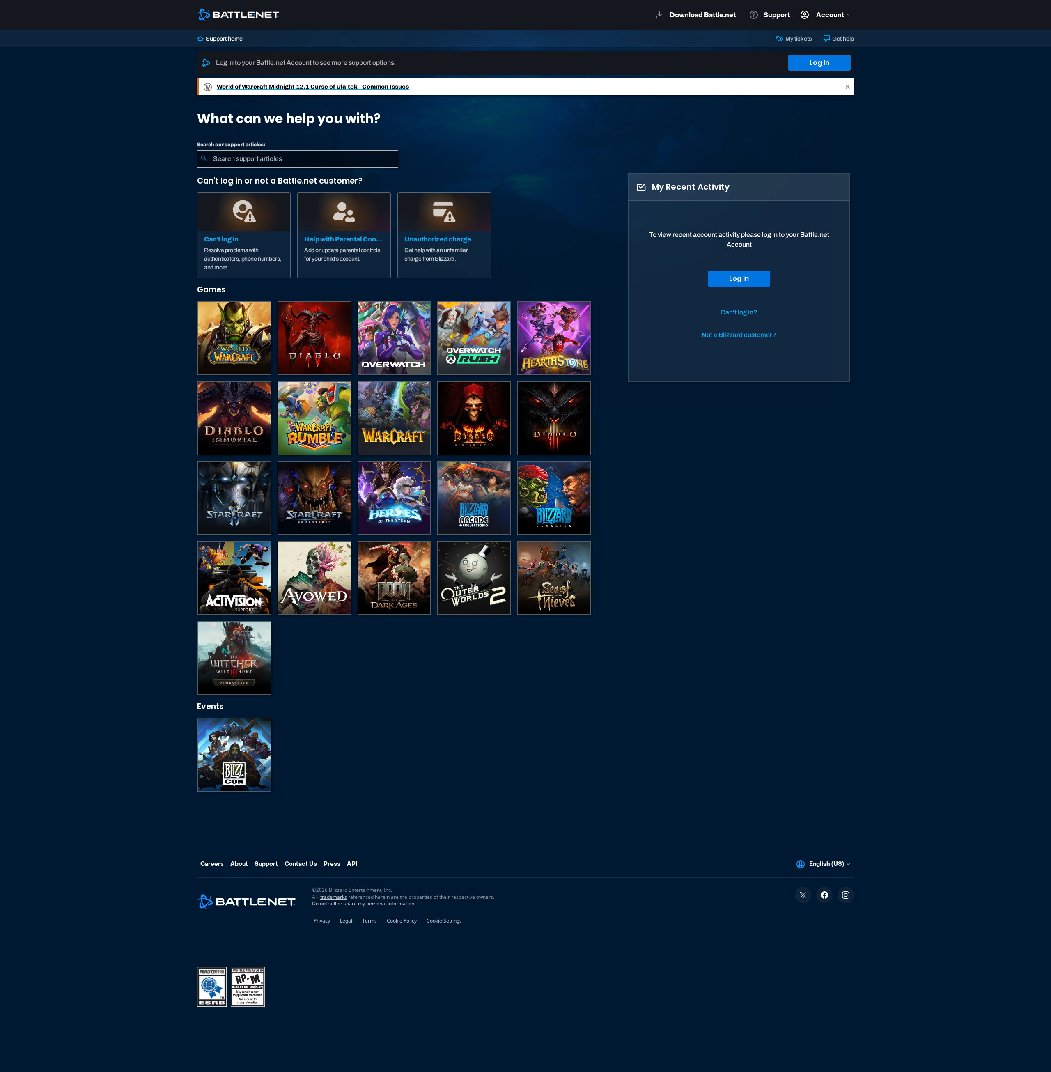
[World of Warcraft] (234, 338)
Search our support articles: (231, 144)
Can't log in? (739, 312)
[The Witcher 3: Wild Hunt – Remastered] (234, 658)
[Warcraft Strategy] (394, 418)
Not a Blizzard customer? (739, 334)
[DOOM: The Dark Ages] (394, 578)
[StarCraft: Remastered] (314, 498)
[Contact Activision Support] (234, 578)
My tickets (798, 38)
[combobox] (297, 159)
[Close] (848, 86)
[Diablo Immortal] (234, 418)
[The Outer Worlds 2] (474, 578)
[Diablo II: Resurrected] (474, 418)
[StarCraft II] (234, 498)
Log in (819, 62)
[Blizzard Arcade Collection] (474, 498)
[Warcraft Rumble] (314, 418)
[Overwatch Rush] (474, 338)
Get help (842, 38)
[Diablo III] (554, 418)
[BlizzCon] (234, 755)
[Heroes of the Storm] (394, 498)
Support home (223, 38)
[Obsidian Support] (314, 578)
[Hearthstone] (554, 338)
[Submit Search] (203, 159)
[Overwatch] (394, 338)
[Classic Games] (554, 498)
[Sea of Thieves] (554, 578)
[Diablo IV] (314, 338)
